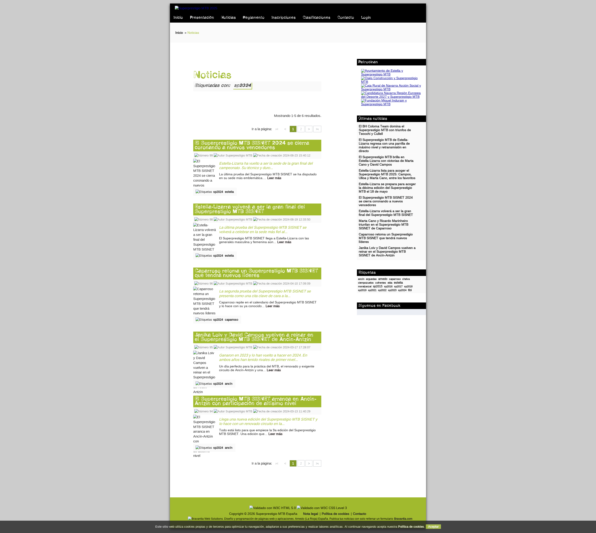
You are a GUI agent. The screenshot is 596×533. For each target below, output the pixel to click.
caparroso (231, 319)
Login (366, 17)
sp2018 (408, 286)
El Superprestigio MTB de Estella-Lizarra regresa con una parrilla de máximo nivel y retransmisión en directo (384, 145)
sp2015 (378, 286)
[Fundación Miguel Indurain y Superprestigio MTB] (391, 104)
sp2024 (218, 192)
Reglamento (253, 17)
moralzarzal (364, 286)
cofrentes (380, 282)
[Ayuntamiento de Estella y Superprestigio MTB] (391, 74)
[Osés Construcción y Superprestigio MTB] (391, 82)
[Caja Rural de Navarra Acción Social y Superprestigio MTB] (391, 89)
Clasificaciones (316, 17)
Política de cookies (335, 514)
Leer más (274, 178)
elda (390, 282)
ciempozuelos (366, 282)
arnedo (382, 279)
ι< (276, 129)
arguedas (371, 279)
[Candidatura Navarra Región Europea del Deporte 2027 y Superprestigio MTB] (391, 96)
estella (229, 192)
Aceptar (433, 526)
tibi (410, 290)
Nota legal (310, 514)
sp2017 (398, 286)
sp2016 (388, 286)
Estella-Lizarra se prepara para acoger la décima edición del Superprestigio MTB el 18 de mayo (387, 187)
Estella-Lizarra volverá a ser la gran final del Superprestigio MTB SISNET (250, 209)
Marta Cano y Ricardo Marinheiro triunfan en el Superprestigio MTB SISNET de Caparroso (383, 224)
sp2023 (392, 290)
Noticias (228, 17)
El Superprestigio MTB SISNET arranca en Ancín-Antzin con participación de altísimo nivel (255, 401)
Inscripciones (283, 17)
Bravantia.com (403, 518)
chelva (406, 279)
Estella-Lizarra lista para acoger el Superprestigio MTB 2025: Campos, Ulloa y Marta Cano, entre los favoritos (387, 174)
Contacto (345, 17)
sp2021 (372, 290)
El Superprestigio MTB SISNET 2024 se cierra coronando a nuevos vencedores (252, 145)
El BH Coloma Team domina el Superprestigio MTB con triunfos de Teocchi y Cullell (385, 130)
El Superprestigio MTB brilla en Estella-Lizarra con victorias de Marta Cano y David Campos (386, 160)
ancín (228, 383)
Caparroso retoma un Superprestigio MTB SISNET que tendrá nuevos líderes (256, 273)
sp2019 (362, 290)
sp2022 (382, 290)
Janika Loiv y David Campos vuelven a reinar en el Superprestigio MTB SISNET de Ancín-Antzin (254, 337)
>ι (317, 129)
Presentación (202, 17)
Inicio (178, 17)
